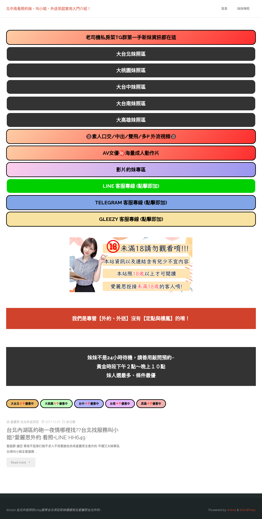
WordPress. (247, 510)
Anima (231, 510)
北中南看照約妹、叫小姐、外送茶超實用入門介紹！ (48, 9)
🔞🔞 (131, 136)
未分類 (70, 422)
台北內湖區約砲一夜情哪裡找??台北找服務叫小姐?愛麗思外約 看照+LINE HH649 (62, 434)
